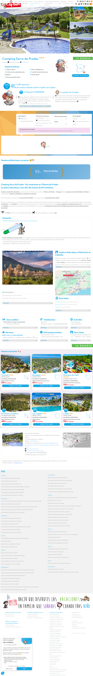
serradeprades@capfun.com (50, 443)
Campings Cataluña (9, 625)
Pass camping (75, 621)
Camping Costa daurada (77, 617)
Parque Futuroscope (54, 657)
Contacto (70, 1)
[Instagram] (83, 4)
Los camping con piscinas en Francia (57, 675)
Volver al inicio (6, 1)
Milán (51, 654)
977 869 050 (25, 62)
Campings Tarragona (32, 614)
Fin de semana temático (48, 4)
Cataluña (4, 62)
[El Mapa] (81, 4)
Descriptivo (64, 1)
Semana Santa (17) (54, 668)
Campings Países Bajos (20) (56, 650)
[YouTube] (88, 4)
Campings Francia (9, 616)
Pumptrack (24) (53, 662)
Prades (57, 307)
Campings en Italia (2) (54, 642)
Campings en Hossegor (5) (55, 640)
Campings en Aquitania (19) (55, 629)
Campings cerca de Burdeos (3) (56, 619)
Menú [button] (24, 3)
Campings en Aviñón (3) (55, 631)
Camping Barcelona (76, 612)
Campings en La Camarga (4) (56, 643)
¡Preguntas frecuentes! (32, 449)
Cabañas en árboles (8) (55, 616)
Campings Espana (9, 614)
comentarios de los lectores (25, 1)
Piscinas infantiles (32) (54, 661)
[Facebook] (85, 4)
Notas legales (75, 626)
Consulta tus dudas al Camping (34, 450)
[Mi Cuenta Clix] (79, 4)
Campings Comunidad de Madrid (34, 617)
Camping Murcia (75, 614)
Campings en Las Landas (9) (56, 645)
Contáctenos (66, 3)
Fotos (15, 1)
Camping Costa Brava (76, 615)
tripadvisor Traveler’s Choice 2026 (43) (58, 669)
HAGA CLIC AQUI (15, 385)
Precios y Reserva (38, 1)
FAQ (72, 3)
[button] (16, 97)
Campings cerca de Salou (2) (56, 624)
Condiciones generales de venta (78, 628)
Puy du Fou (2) (53, 664)
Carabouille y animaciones (52, 1)
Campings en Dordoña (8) (55, 635)
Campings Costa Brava (32, 616)
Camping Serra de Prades (35, 4)
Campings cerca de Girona (55, 621)
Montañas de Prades (60, 302)
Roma (51, 666)
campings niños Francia (55, 673)
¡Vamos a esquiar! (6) (54, 614)
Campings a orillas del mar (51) (56, 617)
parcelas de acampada (26, 121)
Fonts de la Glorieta (60, 304)
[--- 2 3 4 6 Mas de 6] (60, 119)
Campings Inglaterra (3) (55, 649)
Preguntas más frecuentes (77, 622)
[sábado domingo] (79, 119)
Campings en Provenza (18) (55, 647)
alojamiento (23, 118)
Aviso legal (74, 624)
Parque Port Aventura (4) (55, 659)
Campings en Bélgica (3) (55, 633)
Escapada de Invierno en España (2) (57, 652)
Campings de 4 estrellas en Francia (57, 671)
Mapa (59, 3)
